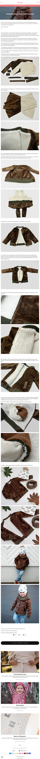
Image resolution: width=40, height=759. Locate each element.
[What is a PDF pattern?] (20, 724)
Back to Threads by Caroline (20, 643)
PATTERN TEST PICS (20, 679)
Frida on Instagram (13, 630)
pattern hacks (20, 710)
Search (20, 745)
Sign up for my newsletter (20, 748)
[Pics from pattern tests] (20, 662)
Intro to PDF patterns (20, 741)
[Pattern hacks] (20, 693)
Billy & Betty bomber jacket (32, 22)
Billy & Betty (11, 41)
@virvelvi (11, 24)
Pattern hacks (18, 11)
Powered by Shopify (20, 758)
